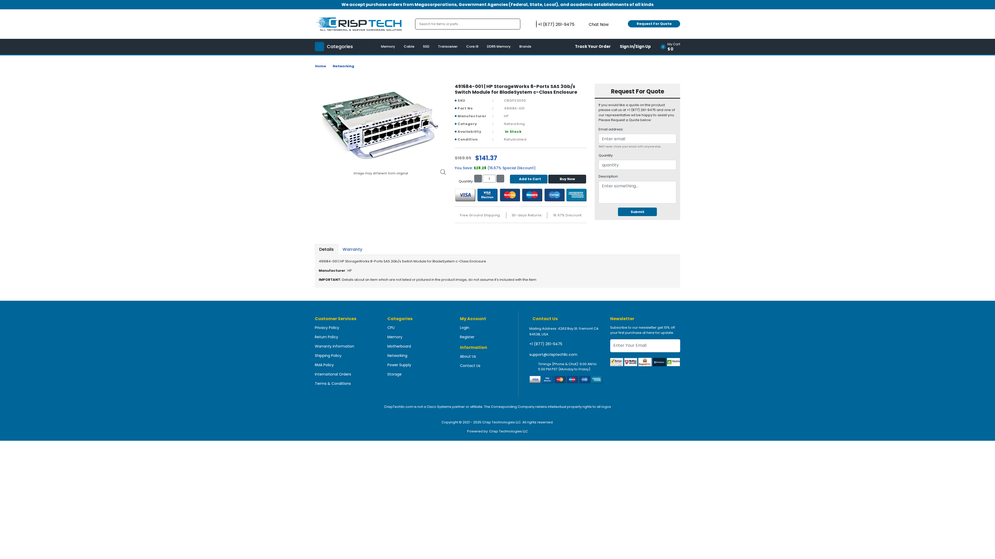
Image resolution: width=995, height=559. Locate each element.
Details (326, 249)
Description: (609, 176)
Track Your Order (593, 46)
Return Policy (326, 337)
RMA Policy (324, 364)
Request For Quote (654, 23)
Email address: (611, 129)
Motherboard (399, 346)
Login (464, 327)
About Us (468, 356)
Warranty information (334, 346)
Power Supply (399, 364)
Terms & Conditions (333, 383)
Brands (525, 46)
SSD (426, 46)
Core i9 (472, 46)
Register (467, 337)
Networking (343, 66)
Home (320, 66)
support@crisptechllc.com (553, 354)
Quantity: (606, 155)
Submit (637, 211)
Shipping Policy (328, 355)
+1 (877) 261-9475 (545, 344)
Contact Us (470, 365)
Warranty (352, 249)
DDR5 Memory (499, 46)
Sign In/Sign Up (635, 46)
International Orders (333, 374)
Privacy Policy (327, 327)
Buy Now (567, 178)
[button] (672, 46)
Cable (409, 46)
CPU (391, 327)
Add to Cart (530, 178)
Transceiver (448, 46)
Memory (388, 46)
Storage (394, 374)
